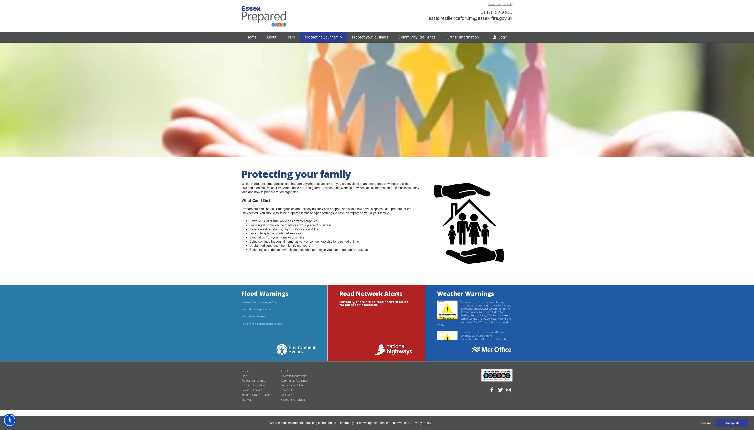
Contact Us (287, 390)
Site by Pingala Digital (294, 400)
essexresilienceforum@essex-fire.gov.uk (470, 18)
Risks (290, 37)
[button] (9, 420)
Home (251, 37)
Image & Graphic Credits (256, 395)
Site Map (247, 400)
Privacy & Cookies (252, 390)
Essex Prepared (264, 17)
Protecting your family (323, 37)
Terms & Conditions (292, 385)
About (271, 37)
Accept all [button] (732, 422)
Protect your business (370, 37)
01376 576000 (496, 12)
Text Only (287, 395)
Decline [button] (706, 422)
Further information (462, 37)
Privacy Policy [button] (421, 422)
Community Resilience (417, 37)
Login (503, 37)
